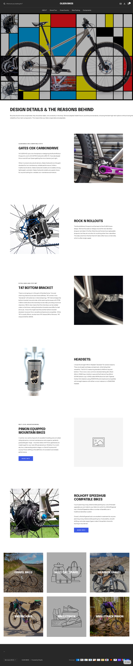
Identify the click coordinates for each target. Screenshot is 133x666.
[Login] (124, 4)
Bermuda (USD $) (9, 660)
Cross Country (64, 10)
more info (26, 458)
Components (87, 10)
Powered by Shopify (37, 660)
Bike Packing (76, 10)
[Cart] (128, 4)
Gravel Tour (53, 10)
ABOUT (44, 10)
